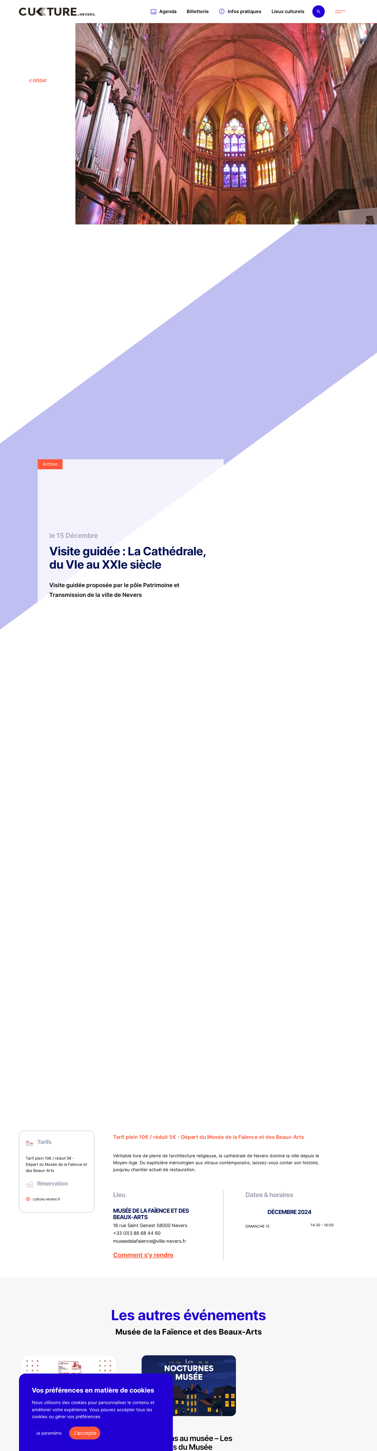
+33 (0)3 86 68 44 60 (137, 1233)
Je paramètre (49, 1433)
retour (40, 80)
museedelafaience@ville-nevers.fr (149, 1241)
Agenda (167, 11)
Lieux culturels (288, 11)
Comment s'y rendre (143, 1255)
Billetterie (198, 11)
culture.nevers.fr (46, 1199)
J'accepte (84, 1433)
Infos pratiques (244, 11)
